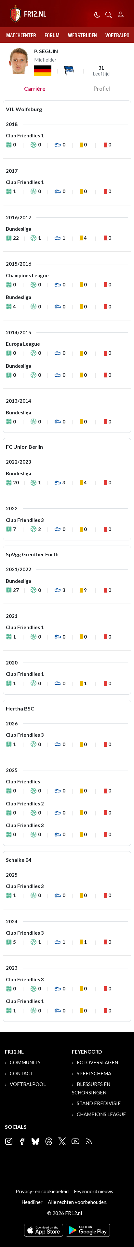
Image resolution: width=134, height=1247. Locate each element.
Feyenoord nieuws (93, 1191)
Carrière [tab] (35, 88)
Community (25, 1062)
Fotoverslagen (97, 1062)
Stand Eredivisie (99, 1103)
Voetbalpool (28, 1084)
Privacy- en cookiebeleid (42, 1191)
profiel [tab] (101, 88)
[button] (108, 14)
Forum (52, 35)
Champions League (101, 1114)
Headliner (32, 1202)
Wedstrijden (82, 35)
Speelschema (94, 1073)
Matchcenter (21, 35)
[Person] (121, 13)
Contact (21, 1073)
